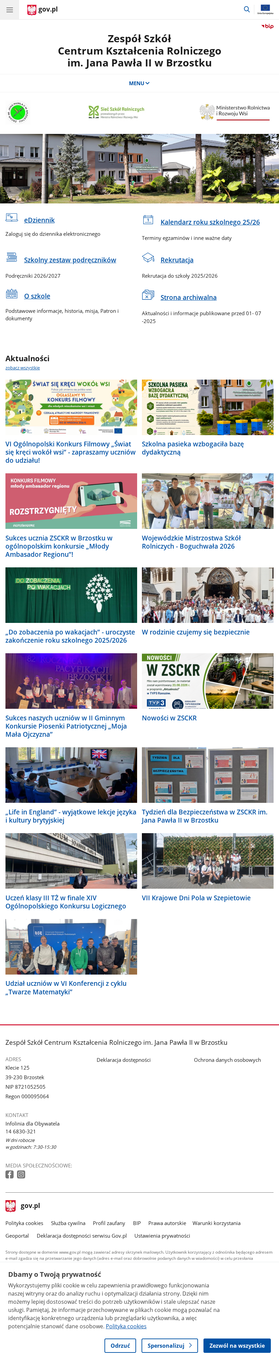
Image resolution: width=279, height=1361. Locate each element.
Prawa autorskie (167, 1223)
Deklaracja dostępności (124, 1059)
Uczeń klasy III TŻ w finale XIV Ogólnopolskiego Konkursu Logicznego (65, 902)
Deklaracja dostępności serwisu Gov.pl (82, 1235)
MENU (136, 83)
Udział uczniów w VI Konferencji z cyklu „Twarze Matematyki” (66, 987)
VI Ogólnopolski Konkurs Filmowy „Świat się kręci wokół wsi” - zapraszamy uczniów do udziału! (70, 452)
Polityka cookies (24, 1223)
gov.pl (30, 1206)
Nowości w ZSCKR (169, 718)
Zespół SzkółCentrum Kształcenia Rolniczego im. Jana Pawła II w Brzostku (139, 50)
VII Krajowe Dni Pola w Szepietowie (196, 898)
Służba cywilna (68, 1223)
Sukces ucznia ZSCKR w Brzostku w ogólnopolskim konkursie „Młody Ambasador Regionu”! (59, 546)
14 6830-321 (20, 1131)
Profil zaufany (109, 1223)
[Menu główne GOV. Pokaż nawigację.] (9, 9)
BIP (137, 1223)
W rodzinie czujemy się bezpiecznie (196, 632)
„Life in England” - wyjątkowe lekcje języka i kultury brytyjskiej (70, 816)
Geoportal (17, 1235)
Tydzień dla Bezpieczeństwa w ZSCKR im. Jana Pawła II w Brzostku (204, 816)
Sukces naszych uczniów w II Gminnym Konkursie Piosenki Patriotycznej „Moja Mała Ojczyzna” (66, 726)
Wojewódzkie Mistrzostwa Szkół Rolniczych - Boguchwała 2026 (191, 542)
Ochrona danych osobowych (227, 1059)
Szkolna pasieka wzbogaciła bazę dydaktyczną (193, 448)
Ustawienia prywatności (162, 1235)
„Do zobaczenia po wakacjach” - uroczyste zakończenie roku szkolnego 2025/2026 (70, 636)
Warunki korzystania (217, 1223)
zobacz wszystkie (22, 368)
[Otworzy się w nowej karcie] (10, 1174)
